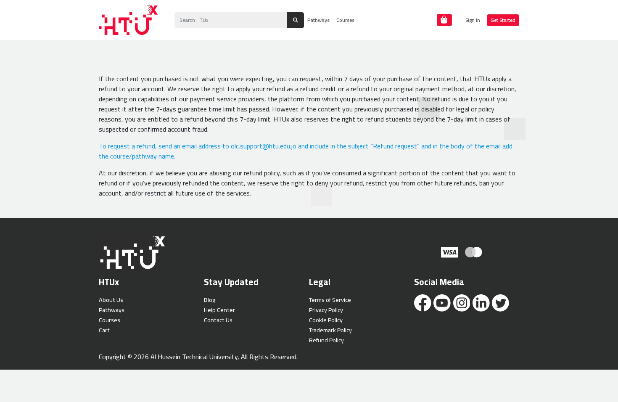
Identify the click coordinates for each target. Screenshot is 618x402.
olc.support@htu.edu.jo (263, 146)
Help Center (219, 309)
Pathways (318, 20)
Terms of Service (330, 299)
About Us (111, 299)
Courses (345, 20)
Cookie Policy (326, 319)
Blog (209, 299)
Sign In (472, 20)
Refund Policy (326, 340)
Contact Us (218, 319)
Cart (104, 330)
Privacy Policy (326, 309)
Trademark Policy (330, 330)
